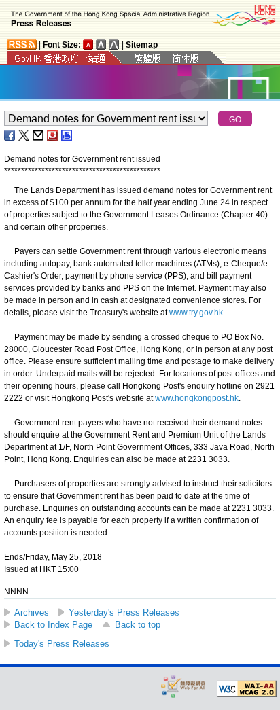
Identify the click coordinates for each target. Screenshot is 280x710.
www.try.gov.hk (196, 312)
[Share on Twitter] (24, 135)
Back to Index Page (53, 625)
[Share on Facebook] (10, 135)
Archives (31, 612)
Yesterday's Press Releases (124, 612)
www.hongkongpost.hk (197, 398)
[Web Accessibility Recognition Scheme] (183, 686)
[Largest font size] (114, 44)
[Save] (53, 135)
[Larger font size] (101, 44)
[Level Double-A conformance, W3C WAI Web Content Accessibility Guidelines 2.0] (247, 689)
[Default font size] (88, 44)
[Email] (39, 135)
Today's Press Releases (61, 644)
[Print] (67, 135)
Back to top (137, 625)
